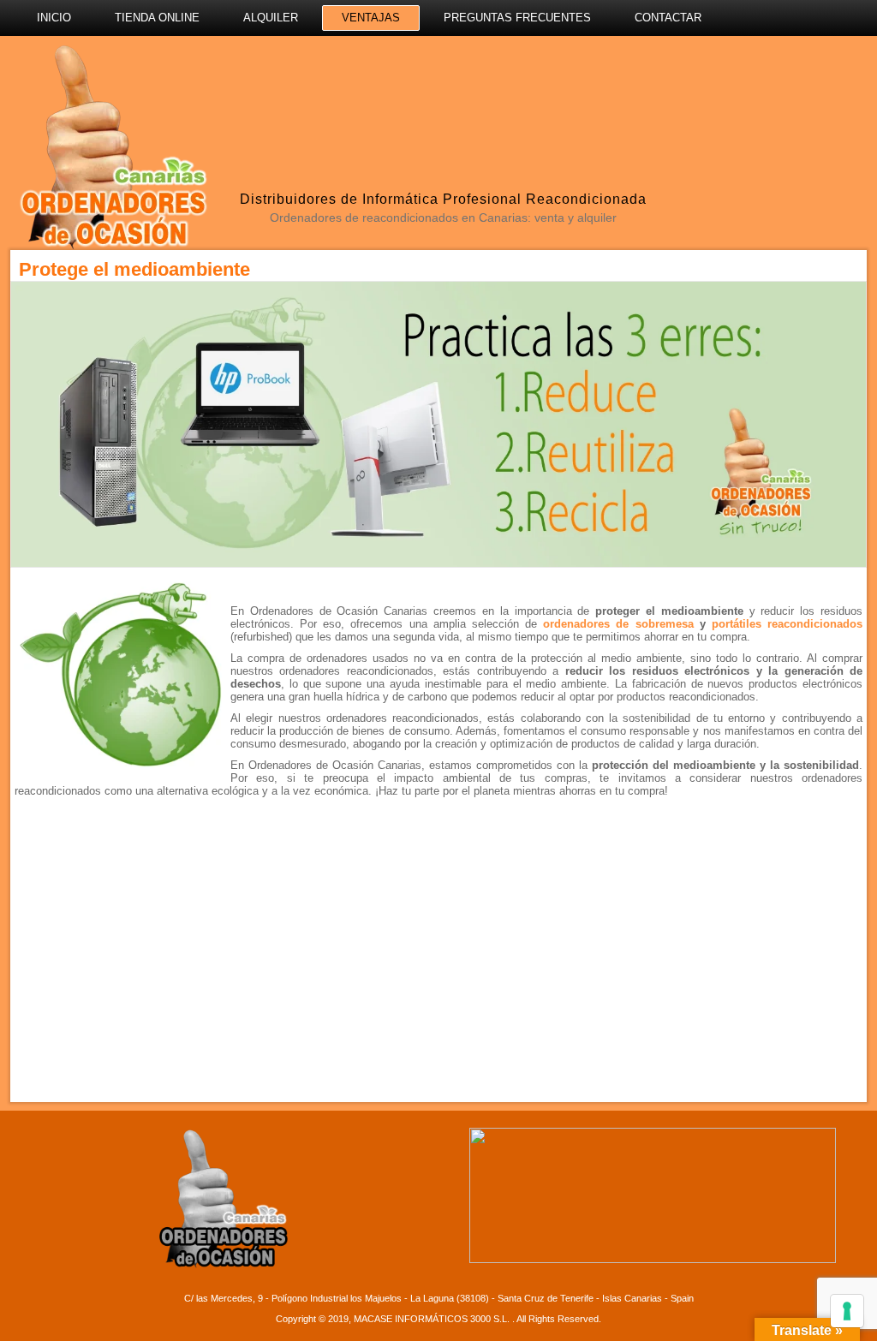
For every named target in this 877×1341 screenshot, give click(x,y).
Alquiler (270, 17)
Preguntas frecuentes (517, 17)
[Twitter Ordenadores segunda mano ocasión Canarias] (621, 70)
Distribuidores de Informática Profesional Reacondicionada (443, 199)
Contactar (668, 17)
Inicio (54, 17)
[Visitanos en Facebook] (580, 70)
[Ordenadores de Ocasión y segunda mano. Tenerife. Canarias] (111, 145)
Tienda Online (157, 17)
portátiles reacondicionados (787, 623)
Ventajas (371, 17)
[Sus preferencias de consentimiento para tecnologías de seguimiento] (847, 1311)
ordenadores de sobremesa (615, 623)
